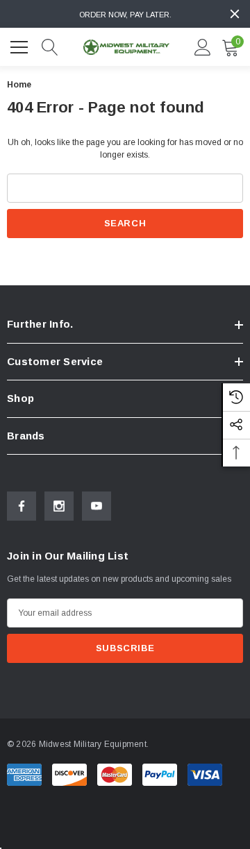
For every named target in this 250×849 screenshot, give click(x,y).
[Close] (235, 14)
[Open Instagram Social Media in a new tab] (59, 506)
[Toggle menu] (20, 45)
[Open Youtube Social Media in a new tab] (96, 506)
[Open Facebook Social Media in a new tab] (21, 506)
